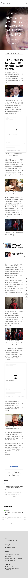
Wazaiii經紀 (7, 558)
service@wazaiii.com (15, 568)
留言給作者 (14, 466)
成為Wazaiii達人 (13, 558)
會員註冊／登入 (8, 556)
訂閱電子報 (12, 560)
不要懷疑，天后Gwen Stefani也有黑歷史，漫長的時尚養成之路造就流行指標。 (17, 246)
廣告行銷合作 (7, 547)
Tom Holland (17, 472)
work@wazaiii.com (13, 566)
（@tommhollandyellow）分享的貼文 (13, 150)
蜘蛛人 (10, 475)
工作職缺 (13, 547)
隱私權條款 (7, 560)
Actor (18, 475)
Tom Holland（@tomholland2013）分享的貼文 (15, 396)
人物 (12, 472)
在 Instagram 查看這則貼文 (11, 134)
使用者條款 (20, 558)
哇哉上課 (16, 554)
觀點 (9, 472)
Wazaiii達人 (11, 554)
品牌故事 (6, 554)
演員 (14, 475)
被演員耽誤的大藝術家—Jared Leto (17, 253)
